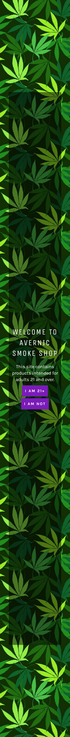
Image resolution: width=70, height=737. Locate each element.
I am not (35, 403)
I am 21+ (35, 391)
